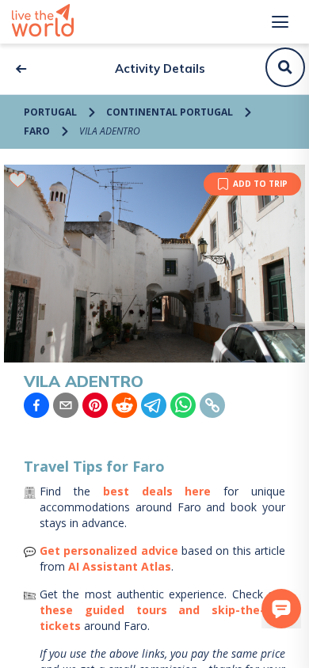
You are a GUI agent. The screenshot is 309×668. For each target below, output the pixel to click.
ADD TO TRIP (260, 183)
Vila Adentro (109, 131)
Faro (37, 131)
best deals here (157, 491)
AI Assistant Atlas (119, 566)
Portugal (50, 112)
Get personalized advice (109, 550)
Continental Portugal (169, 112)
